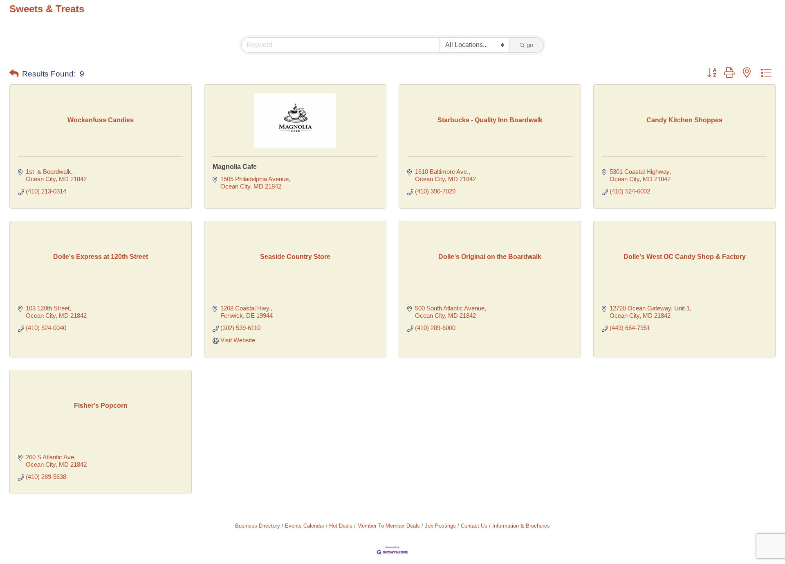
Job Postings (440, 526)
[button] (14, 74)
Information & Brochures (521, 526)
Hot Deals (340, 526)
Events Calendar (304, 526)
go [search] (530, 44)
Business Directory (257, 526)
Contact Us (474, 526)
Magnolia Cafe (235, 166)
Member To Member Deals (388, 526)
